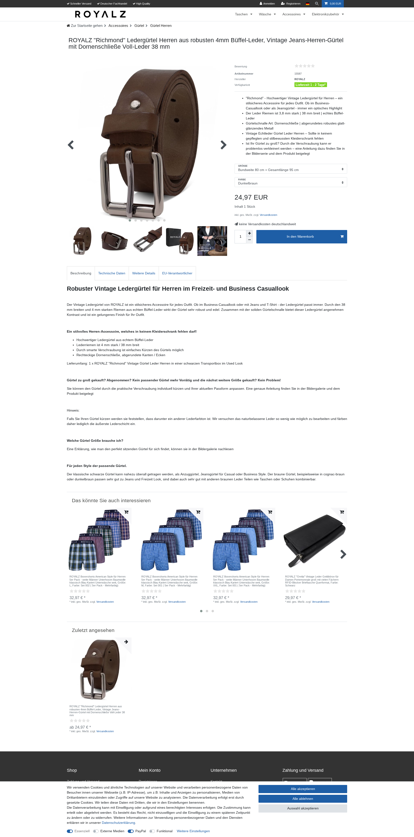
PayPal (140, 831)
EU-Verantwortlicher (177, 273)
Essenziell (82, 831)
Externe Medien (112, 831)
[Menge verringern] (249, 240)
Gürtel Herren (160, 26)
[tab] (81, 273)
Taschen (242, 14)
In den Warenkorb (300, 236)
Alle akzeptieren (303, 789)
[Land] (307, 3)
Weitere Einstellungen (193, 831)
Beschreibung (80, 273)
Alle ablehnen (303, 799)
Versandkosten (268, 214)
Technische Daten (111, 273)
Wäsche (265, 14)
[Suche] (317, 3)
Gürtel (138, 26)
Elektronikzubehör (326, 14)
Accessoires (292, 14)
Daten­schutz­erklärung (118, 823)
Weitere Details (143, 273)
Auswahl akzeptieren (303, 808)
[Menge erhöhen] (249, 233)
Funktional (164, 831)
